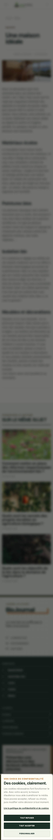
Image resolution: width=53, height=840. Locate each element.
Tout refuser (27, 818)
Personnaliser (26, 833)
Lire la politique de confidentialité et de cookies (26, 808)
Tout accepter (27, 826)
